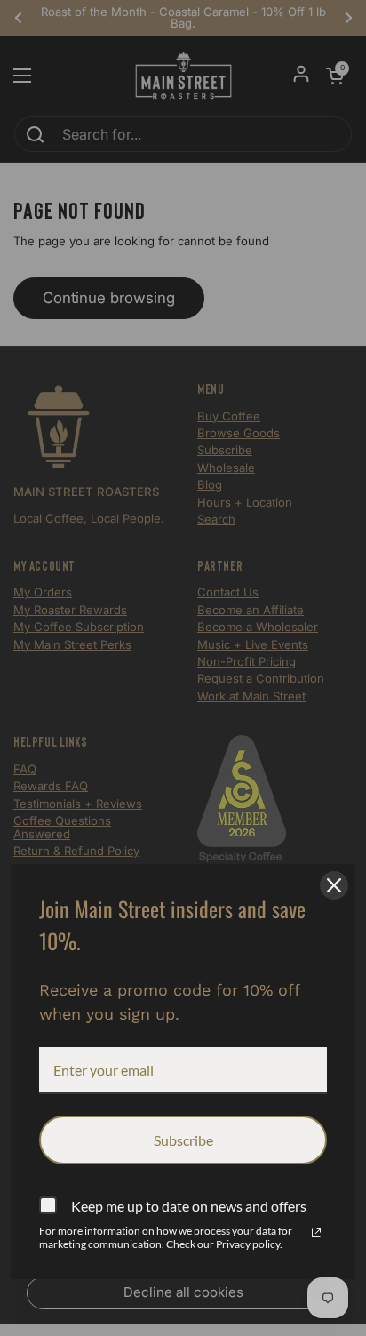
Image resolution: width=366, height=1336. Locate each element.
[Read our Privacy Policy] (316, 1233)
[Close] (334, 885)
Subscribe (183, 1140)
